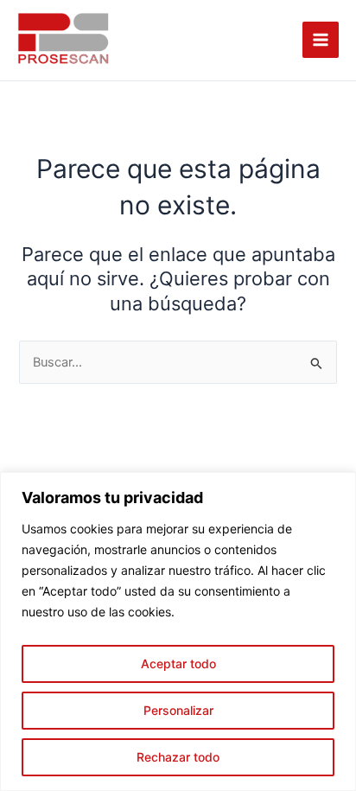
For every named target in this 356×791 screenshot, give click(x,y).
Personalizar (178, 710)
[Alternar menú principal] (320, 40)
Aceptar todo (178, 663)
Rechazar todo (178, 757)
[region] (178, 631)
